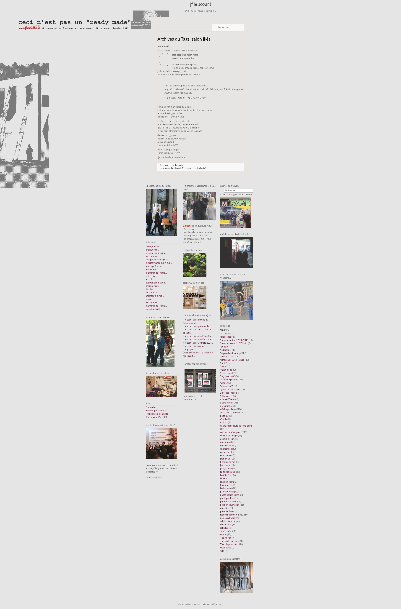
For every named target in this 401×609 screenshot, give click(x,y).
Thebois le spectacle (230, 541)
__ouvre (172, 135)
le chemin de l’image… (156, 273)
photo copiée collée (229, 495)
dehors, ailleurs (227, 439)
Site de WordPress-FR (156, 417)
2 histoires (225, 396)
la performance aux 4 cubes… (160, 263)
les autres (224, 485)
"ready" (223, 367)
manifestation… (205, 336)
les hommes (226, 488)
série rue (224, 528)
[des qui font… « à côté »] (161, 386)
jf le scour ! (200, 4)
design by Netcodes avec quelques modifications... (200, 604)
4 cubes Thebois (228, 399)
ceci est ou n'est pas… (230, 432)
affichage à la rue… (155, 266)
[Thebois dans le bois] (194, 265)
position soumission (229, 505)
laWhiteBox (225, 475)
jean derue (225, 465)
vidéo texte (225, 548)
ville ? (222, 551)
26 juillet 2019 (198, 98)
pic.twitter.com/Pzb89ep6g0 (178, 93)
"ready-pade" (226, 370)
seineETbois (226, 525)
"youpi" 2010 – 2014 (230, 390)
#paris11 (206, 89)
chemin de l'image (228, 436)
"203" (223, 330)
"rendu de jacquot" (229, 380)
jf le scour (166, 51)
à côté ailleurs (226, 403)
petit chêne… (152, 276)
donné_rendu (226, 442)
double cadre (226, 446)
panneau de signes (229, 492)
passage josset (191, 168)
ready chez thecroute (173, 165)
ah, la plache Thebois (230, 413)
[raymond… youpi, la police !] (160, 343)
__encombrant (176, 117)
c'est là (223, 419)
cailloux (223, 423)
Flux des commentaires (157, 414)
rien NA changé (227, 518)
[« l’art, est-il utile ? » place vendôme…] (236, 300)
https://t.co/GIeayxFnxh (176, 89)
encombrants (171, 168)
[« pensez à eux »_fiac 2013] (161, 212)
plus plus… (151, 299)
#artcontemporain (235, 89)
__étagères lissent (181, 121)
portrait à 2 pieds (228, 502)
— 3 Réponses (191, 51)
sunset (223, 535)
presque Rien (226, 511)
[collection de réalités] (236, 577)
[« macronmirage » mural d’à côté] (235, 213)
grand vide (225, 459)
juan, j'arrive (226, 469)
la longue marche (228, 472)
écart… (191, 356)
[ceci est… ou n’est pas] (194, 297)
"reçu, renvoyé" (227, 376)
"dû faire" (224, 347)
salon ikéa (202, 168)
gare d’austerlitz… (154, 309)
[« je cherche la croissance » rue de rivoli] (199, 206)
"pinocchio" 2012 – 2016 (232, 360)
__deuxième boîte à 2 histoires (185, 128)
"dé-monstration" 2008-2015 (234, 340)
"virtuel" (224, 383)
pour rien (224, 508)
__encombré (176, 113)
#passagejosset (195, 89)
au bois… (150, 279)
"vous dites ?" (226, 386)
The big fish (225, 538)
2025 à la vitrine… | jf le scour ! (198, 353)
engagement (226, 452)
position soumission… (156, 253)
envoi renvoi (226, 455)
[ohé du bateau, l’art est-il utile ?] (236, 253)
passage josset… (153, 247)
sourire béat (226, 531)
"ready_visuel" (226, 373)
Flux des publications (156, 411)
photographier (227, 498)
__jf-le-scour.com (165, 153)
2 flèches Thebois (228, 393)
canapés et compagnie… (157, 260)
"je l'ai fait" (225, 350)
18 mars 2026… (205, 343)
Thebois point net (228, 544)
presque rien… (152, 250)
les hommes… (152, 256)
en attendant (226, 449)
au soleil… (164, 46)
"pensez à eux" (227, 357)
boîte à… (224, 416)
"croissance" (226, 337)
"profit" (223, 363)
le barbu (224, 479)
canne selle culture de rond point (236, 426)
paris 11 (181, 168)
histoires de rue (227, 462)
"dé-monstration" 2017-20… (233, 343)
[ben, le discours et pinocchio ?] (161, 443)
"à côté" (224, 334)
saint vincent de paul (230, 521)
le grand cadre (227, 482)
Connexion (151, 407)
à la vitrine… (151, 270)
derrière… (150, 289)
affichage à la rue (228, 409)
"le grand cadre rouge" (231, 353)
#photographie (218, 89)
